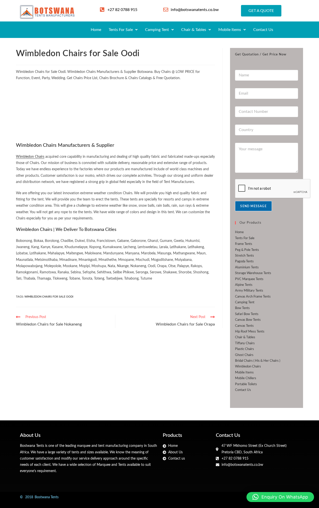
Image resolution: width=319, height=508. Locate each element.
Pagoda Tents (244, 261)
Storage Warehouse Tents (253, 273)
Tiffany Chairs (245, 343)
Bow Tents (242, 308)
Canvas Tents (244, 326)
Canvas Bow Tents (248, 320)
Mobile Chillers (245, 378)
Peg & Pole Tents (247, 250)
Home (96, 30)
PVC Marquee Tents (249, 279)
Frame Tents (243, 244)
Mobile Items (229, 30)
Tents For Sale (121, 30)
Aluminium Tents (247, 267)
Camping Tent (157, 30)
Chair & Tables (193, 30)
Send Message (253, 206)
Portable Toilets (246, 384)
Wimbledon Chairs (30, 157)
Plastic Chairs (244, 349)
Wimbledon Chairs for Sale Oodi (48, 296)
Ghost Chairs (244, 355)
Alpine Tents (243, 285)
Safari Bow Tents (246, 314)
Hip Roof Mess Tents (249, 331)
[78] (115, 110)
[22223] (182, 110)
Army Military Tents (249, 290)
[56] (49, 110)
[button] (123, 29)
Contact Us (263, 30)
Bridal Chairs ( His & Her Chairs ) (257, 360)
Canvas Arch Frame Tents (253, 296)
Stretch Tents (244, 255)
